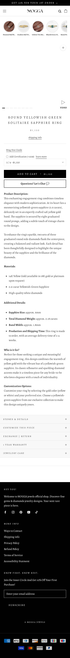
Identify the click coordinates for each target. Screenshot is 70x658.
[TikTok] (36, 512)
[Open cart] (65, 10)
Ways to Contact (13, 531)
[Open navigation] (4, 11)
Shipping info (11, 537)
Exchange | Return (17, 436)
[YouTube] (28, 512)
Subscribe (17, 605)
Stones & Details (15, 419)
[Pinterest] (21, 512)
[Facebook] (5, 512)
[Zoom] (63, 47)
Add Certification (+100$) (21, 156)
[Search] (59, 10)
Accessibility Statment (16, 561)
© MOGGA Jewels (35, 622)
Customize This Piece (19, 427)
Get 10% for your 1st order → (35, 2)
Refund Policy (11, 549)
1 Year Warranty (15, 444)
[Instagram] (13, 512)
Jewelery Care (14, 453)
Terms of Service (13, 555)
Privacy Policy (11, 543)
